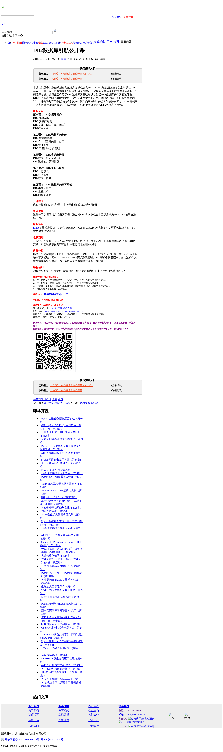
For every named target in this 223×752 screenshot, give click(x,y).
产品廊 (81, 42)
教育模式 (63, 710)
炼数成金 (99, 41)
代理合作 (93, 726)
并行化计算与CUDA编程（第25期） (62, 665)
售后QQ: (123, 726)
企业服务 (47, 42)
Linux (36, 227)
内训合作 (93, 714)
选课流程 (63, 714)
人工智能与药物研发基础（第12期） (62, 668)
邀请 (60, 399)
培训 (116, 41)
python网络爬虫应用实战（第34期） (61, 459)
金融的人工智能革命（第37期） (59, 586)
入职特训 (56, 42)
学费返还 (63, 720)
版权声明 (33, 726)
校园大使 (33, 720)
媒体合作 (93, 720)
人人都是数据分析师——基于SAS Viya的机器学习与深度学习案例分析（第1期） (60, 682)
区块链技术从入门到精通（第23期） (62, 624)
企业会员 (93, 710)
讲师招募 (33, 714)
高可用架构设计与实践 (57, 402)
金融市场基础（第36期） (55, 655)
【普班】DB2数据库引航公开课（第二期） (71, 73)
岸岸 (63, 59)
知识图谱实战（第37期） (55, 511)
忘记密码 (117, 17)
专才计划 (17, 42)
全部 (4, 24)
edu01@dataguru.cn (54, 311)
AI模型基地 (67, 42)
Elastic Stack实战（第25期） (57, 470)
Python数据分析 (89, 402)
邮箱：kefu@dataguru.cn (132, 714)
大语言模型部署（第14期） (57, 555)
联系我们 (124, 706)
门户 (109, 41)
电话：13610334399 (130, 710)
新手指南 (63, 706)
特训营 (25, 42)
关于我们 (89, 42)
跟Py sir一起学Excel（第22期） (59, 497)
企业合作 (93, 706)
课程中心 (33, 42)
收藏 (54, 399)
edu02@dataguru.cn (74, 311)
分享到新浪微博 (42, 399)
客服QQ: (123, 718)
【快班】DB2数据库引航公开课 (66, 78)
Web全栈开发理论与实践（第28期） (62, 507)
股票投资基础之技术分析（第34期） (62, 473)
